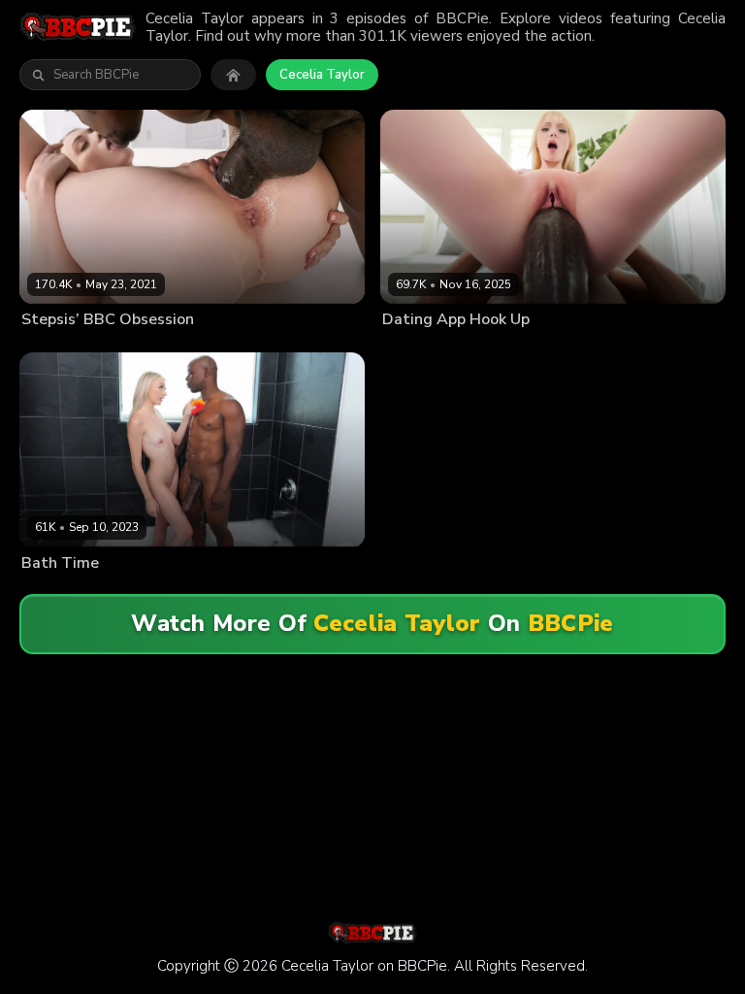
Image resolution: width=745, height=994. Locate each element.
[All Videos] (233, 74)
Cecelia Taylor (322, 74)
